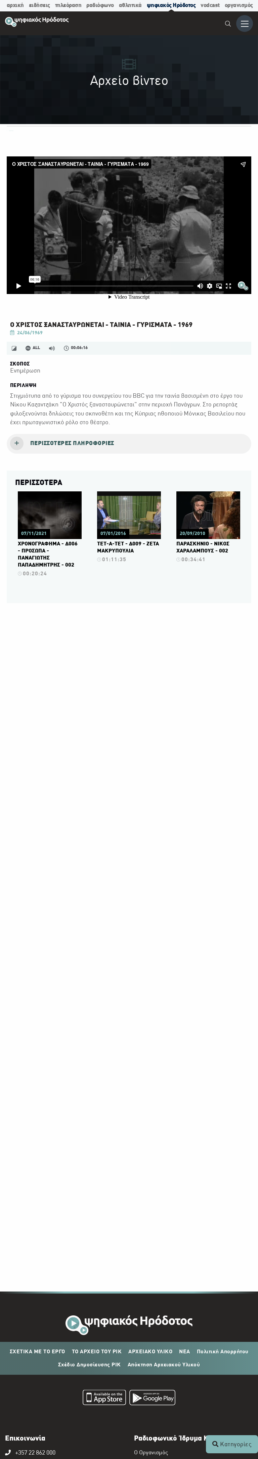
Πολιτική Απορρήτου (223, 1352)
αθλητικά (130, 5)
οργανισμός (239, 5)
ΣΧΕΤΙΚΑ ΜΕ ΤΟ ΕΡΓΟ (37, 1352)
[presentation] (129, 444)
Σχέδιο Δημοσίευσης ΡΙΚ (89, 1365)
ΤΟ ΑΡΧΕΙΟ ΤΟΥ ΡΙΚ (97, 1352)
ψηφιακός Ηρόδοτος (171, 5)
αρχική (15, 5)
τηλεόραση (68, 5)
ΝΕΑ (184, 1352)
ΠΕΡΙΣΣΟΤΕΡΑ (38, 483)
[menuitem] (228, 24)
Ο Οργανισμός (151, 1453)
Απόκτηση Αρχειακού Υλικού (164, 1365)
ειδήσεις (39, 5)
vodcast (210, 5)
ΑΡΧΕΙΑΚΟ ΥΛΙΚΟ (150, 1352)
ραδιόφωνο (100, 5)
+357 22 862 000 (35, 1453)
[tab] (129, 444)
